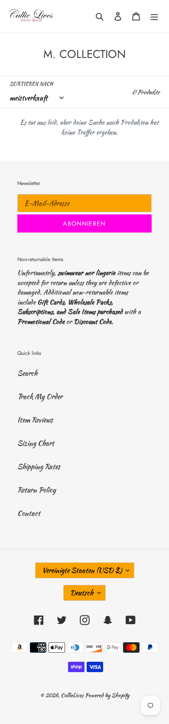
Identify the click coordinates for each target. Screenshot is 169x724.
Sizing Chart (35, 443)
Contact (28, 513)
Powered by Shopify (107, 695)
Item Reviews (35, 420)
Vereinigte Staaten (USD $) (82, 570)
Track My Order (39, 397)
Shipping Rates (38, 467)
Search (27, 373)
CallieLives (73, 695)
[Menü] (154, 16)
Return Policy (36, 490)
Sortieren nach (31, 83)
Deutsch (81, 593)
